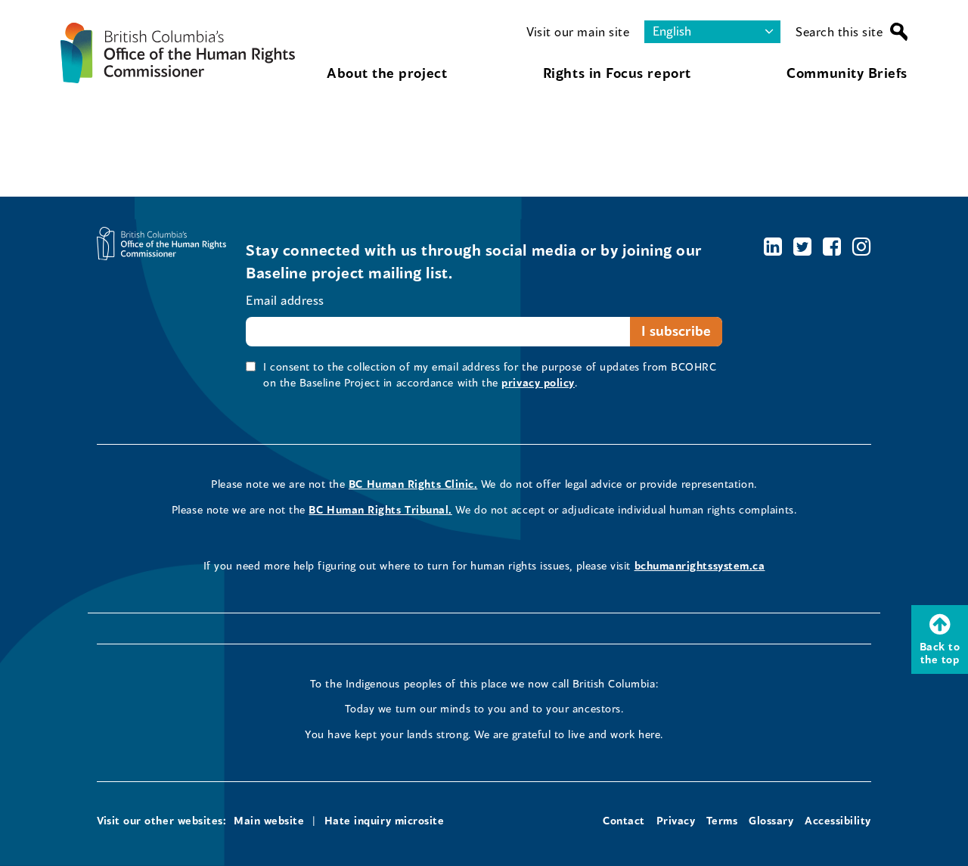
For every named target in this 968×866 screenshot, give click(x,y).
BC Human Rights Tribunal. (380, 509)
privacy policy (538, 382)
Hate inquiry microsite (384, 820)
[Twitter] (802, 246)
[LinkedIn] (773, 246)
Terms (722, 820)
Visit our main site (577, 31)
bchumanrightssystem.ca (699, 565)
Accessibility (838, 820)
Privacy (676, 820)
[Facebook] (832, 246)
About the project (387, 72)
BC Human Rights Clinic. (413, 483)
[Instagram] (861, 246)
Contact (624, 820)
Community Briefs (847, 72)
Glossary (771, 820)
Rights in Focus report (617, 72)
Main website (269, 820)
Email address (285, 300)
